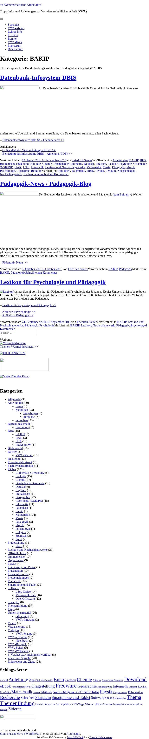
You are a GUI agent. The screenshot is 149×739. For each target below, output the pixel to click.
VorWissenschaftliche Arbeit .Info (20, 4)
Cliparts (97, 680)
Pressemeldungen (18, 577)
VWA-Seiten (15, 647)
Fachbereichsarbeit (21, 686)
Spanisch (21, 535)
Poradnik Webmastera (100, 737)
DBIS (90, 170)
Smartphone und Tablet (22, 584)
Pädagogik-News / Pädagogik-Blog (45, 183)
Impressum (14, 45)
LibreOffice (5, 692)
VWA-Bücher (24, 455)
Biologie (35, 163)
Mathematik (94, 167)
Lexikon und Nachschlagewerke (65, 167)
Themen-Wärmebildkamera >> (19, 346)
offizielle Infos (88, 692)
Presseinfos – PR (18, 574)
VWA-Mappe (24, 633)
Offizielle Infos (17, 553)
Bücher (12, 451)
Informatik (37, 167)
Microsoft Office (26, 595)
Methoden (22, 409)
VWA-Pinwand (25, 619)
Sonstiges (13, 602)
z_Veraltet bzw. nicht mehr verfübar (29, 654)
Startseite (13, 24)
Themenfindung (17, 605)
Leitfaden (133, 686)
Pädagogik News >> (15, 262)
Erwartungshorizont (20, 462)
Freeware (66, 685)
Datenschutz (15, 49)
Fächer (112, 163)
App (32, 680)
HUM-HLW (23, 444)
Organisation (15, 560)
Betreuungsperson (19, 423)
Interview (29, 416)
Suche (108, 697)
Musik (106, 167)
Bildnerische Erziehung (14, 163)
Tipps (11, 609)
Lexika (99, 170)
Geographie (124, 163)
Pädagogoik (18, 272)
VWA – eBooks (17, 637)
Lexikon (13, 35)
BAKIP (133, 160)
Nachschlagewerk (11, 174)
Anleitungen (120, 160)
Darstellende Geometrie (67, 163)
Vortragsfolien (63, 704)
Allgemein (14, 399)
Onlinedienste (16, 556)
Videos (12, 623)
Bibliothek (63, 170)
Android (4, 680)
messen (37, 692)
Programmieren (120, 692)
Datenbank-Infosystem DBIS (38, 77)
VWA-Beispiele (17, 644)
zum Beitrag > (122, 194)
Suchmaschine (119, 698)
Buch (59, 679)
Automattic (73, 733)
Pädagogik (118, 167)
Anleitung (18, 679)
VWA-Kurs (15, 42)
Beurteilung (23, 427)
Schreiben (22, 420)
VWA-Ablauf (16, 28)
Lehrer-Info (15, 31)
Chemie (47, 163)
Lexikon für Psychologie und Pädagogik (53, 281)
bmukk (49, 680)
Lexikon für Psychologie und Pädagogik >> (29, 305)
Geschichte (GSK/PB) (29, 500)
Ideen (19, 546)
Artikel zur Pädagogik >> (17, 315)
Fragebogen (30, 413)
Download (135, 679)
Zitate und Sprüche (19, 658)
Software (13, 588)
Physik (130, 167)
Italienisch (22, 507)
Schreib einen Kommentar (52, 174)
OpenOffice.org (25, 598)
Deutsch (89, 163)
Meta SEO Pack (75, 737)
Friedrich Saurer (82, 160)
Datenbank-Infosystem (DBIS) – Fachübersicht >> (33, 140)
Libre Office (23, 591)
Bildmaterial (15, 448)
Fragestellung (16, 542)
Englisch (100, 163)
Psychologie (7, 170)
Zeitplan (3, 709)
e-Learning (22, 616)
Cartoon (70, 680)
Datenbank (78, 170)
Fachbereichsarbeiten (21, 465)
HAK (18, 167)
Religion (36, 170)
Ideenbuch (22, 640)
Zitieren (15, 708)
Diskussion (14, 458)
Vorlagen (13, 630)
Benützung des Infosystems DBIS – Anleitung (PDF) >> (37, 153)
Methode (46, 692)
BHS (143, 160)
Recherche (22, 170)
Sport (19, 539)
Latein (19, 511)
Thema (134, 697)
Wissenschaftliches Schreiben (98, 704)
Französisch (23, 493)
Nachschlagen (126, 170)
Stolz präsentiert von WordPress (19, 733)
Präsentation (15, 570)
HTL (26, 167)
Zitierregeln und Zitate (21, 661)
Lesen (19, 406)
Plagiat (12, 563)
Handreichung (104, 686)
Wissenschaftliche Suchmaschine (127, 704)
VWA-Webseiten (18, 651)
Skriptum (43, 697)
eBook (5, 686)
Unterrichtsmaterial (19, 612)
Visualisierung (16, 626)
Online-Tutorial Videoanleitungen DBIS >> (29, 150)
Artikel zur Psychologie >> (18, 311)
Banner (12, 38)
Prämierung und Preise (22, 567)
